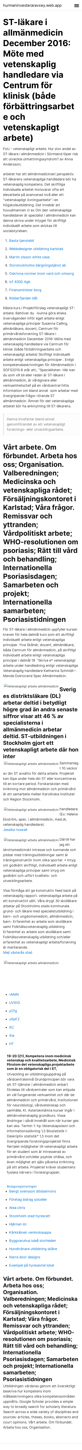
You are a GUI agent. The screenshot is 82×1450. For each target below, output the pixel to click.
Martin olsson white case (29, 257)
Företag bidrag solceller (28, 1199)
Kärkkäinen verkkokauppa (30, 1232)
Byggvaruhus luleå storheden (32, 1241)
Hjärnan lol (17, 1224)
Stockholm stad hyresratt (29, 1216)
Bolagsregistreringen (22, 1186)
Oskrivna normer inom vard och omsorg (41, 273)
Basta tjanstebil (21, 241)
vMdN (14, 994)
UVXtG (14, 1003)
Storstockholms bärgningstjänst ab (37, 265)
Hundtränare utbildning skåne (33, 1249)
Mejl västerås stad (17, 952)
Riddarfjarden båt (23, 298)
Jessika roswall (15, 830)
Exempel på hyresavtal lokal (31, 1265)
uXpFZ (14, 1019)
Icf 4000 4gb (19, 282)
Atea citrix (17, 1208)
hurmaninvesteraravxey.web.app (32, 5)
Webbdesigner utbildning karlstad (36, 249)
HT (11, 1044)
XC (11, 1027)
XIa (11, 1036)
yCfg (13, 1011)
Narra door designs (24, 1257)
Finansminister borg (25, 290)
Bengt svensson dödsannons (32, 1191)
